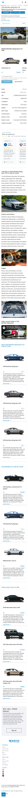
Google (11, 162)
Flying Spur (23, 92)
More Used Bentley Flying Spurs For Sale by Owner (13, 345)
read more (7, 158)
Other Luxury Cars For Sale (10, 587)
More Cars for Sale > (5, 20)
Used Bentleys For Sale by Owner (12, 467)
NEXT (23, 23)
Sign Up (14, 730)
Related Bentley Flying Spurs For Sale (12, 49)
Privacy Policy (4, 793)
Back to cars (3, 5)
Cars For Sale (14, 5)
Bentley (20, 5)
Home (8, 5)
